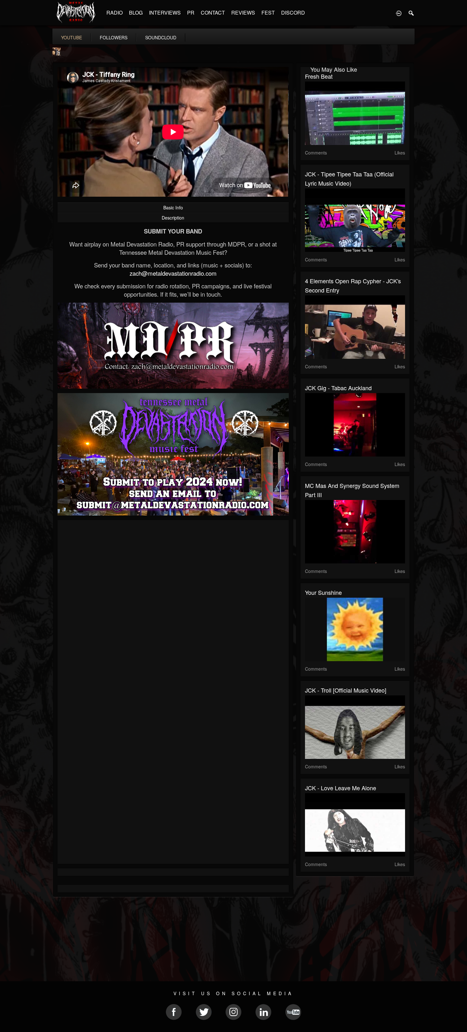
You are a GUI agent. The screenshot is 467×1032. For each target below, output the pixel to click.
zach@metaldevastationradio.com (173, 273)
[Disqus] (173, 609)
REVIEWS (243, 12)
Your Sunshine (323, 592)
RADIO (114, 12)
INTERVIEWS (165, 12)
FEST (268, 12)
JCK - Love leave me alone (340, 788)
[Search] (411, 12)
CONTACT (213, 12)
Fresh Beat (319, 76)
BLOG (136, 12)
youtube (71, 37)
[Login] (399, 12)
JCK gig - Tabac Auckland (338, 388)
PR (190, 12)
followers (113, 37)
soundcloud (160, 37)
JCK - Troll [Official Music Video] (345, 690)
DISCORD (293, 12)
